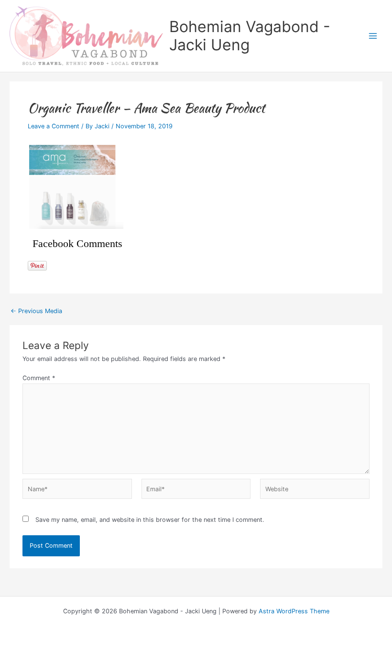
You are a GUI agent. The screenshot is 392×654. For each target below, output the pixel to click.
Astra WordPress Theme (294, 611)
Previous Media (36, 311)
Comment (38, 378)
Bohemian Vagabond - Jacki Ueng (249, 35)
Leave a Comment (53, 126)
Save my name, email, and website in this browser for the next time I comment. (149, 519)
